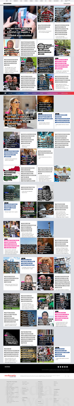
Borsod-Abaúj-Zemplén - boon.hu (12, 387)
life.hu (55, 384)
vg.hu (23, 399)
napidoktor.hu (40, 389)
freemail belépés (67, 3)
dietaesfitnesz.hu (41, 393)
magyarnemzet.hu (25, 389)
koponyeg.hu (56, 392)
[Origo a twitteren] (60, 367)
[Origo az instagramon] (62, 367)
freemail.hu (56, 391)
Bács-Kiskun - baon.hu (10, 383)
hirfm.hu (55, 401)
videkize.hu (40, 396)
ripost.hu (55, 381)
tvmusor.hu (40, 397)
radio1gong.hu (56, 400)
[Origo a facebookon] (58, 367)
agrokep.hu (24, 400)
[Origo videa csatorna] (65, 367)
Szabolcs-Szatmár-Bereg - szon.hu (13, 401)
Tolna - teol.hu (9, 402)
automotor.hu (40, 384)
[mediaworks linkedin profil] (68, 376)
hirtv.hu (23, 392)
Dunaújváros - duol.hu (10, 389)
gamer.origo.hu (40, 387)
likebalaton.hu (40, 388)
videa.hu (55, 393)
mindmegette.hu (41, 391)
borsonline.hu (40, 403)
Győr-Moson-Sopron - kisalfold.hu (12, 392)
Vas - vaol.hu (24, 381)
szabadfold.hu (24, 391)
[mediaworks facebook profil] (65, 376)
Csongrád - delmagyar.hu (11, 388)
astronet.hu (40, 383)
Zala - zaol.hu (24, 384)
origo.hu (23, 393)
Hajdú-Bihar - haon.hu (10, 393)
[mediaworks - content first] (10, 376)
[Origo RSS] (67, 367)
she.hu (55, 385)
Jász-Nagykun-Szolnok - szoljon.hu (13, 396)
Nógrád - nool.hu (9, 398)
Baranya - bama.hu (10, 384)
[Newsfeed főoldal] (7, 367)
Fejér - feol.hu (9, 391)
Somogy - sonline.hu (10, 400)
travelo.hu (39, 392)
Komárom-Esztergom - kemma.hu (12, 397)
